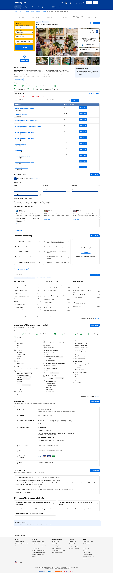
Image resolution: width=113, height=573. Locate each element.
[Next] (97, 41)
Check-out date (18, 34)
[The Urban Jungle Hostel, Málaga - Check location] (36, 27)
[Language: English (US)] (66, 3)
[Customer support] (70, 3)
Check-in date (18, 30)
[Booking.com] (20, 3)
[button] (24, 41)
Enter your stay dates (46, 421)
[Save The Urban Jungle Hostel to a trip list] (91, 23)
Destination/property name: (22, 25)
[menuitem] (18, 7)
